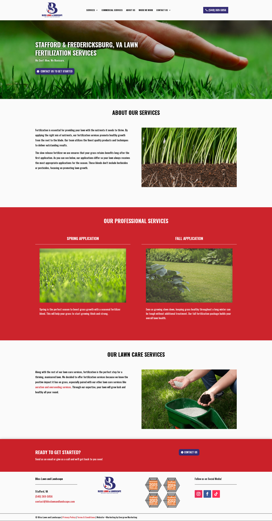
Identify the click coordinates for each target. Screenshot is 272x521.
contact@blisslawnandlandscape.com (55, 501)
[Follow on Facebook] (207, 494)
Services (90, 10)
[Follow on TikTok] (216, 494)
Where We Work (146, 10)
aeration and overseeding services (53, 387)
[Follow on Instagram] (198, 494)
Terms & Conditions (86, 517)
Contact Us (162, 10)
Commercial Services (112, 10)
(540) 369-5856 (217, 10)
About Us (130, 10)
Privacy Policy (69, 517)
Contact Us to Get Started (56, 71)
